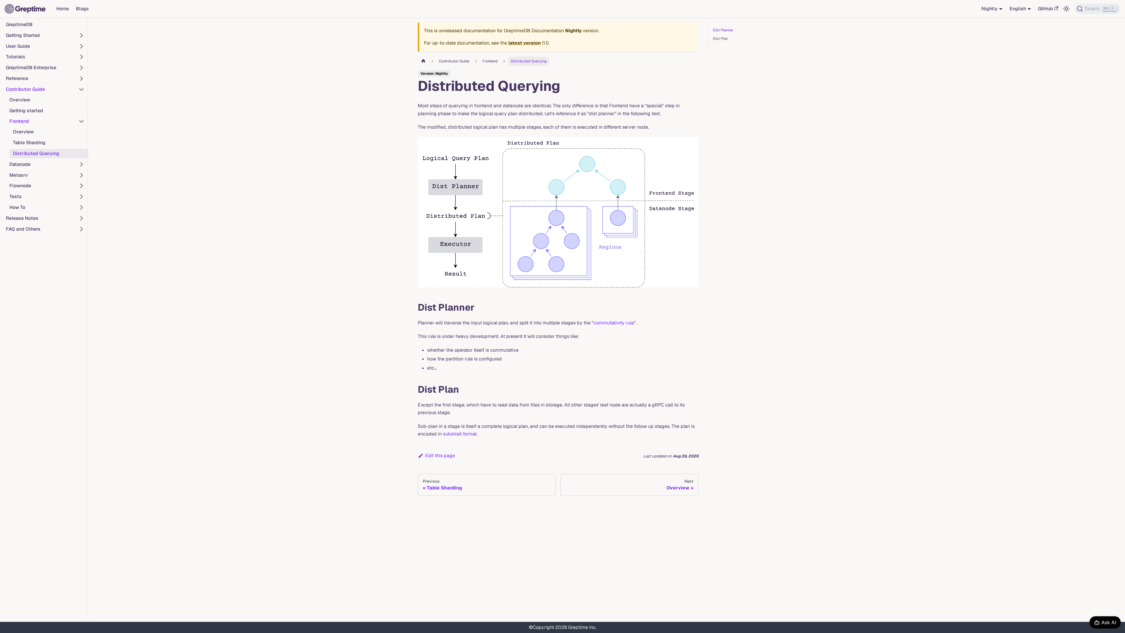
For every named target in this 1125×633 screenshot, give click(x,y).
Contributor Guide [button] (25, 89)
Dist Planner (723, 30)
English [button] (1018, 9)
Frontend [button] (19, 121)
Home (62, 9)
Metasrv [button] (18, 175)
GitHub (1045, 9)
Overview (19, 100)
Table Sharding (29, 142)
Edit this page (440, 455)
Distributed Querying (36, 153)
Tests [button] (15, 196)
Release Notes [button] (22, 218)
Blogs (82, 9)
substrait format (460, 434)
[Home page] (423, 61)
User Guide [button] (18, 46)
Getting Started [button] (23, 35)
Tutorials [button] (15, 57)
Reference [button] (17, 78)
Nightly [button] (989, 9)
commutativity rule (614, 323)
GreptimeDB (19, 24)
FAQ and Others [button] (23, 229)
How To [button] (17, 207)
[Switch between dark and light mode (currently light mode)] (1066, 8)
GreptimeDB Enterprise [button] (31, 67)
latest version (524, 43)
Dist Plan (720, 38)
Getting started (26, 111)
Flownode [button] (20, 186)
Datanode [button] (19, 164)
